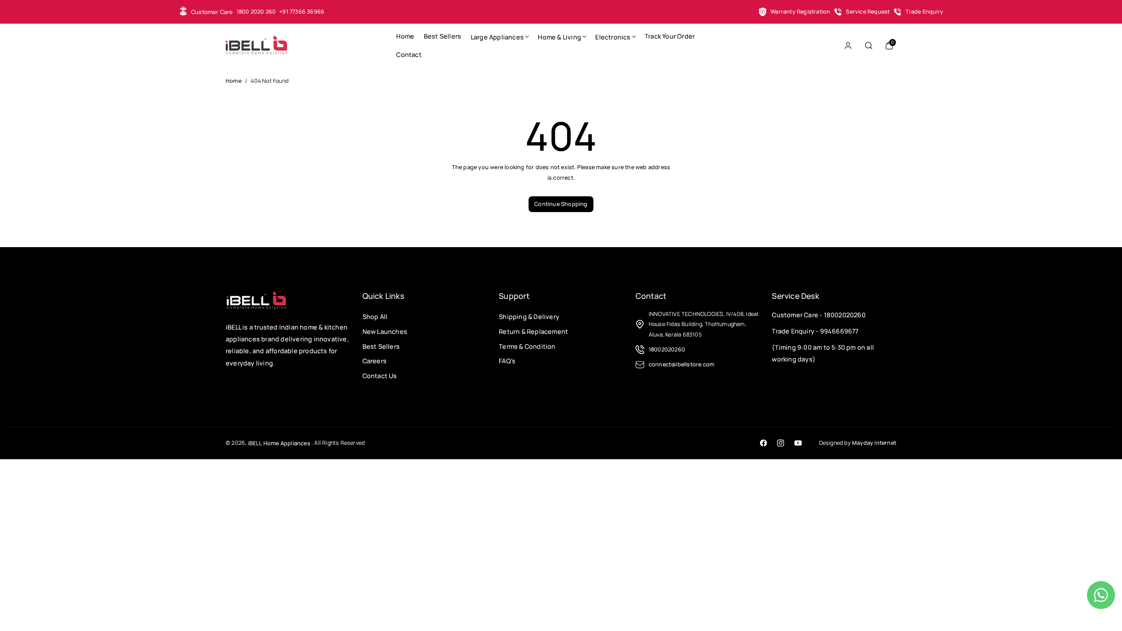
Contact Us (379, 376)
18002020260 (845, 315)
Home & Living (559, 37)
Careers (374, 361)
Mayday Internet (874, 443)
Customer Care (212, 12)
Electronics (612, 37)
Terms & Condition (527, 346)
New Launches (384, 331)
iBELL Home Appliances (279, 443)
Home (233, 81)
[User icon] (848, 45)
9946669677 (839, 331)
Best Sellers (381, 346)
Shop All (375, 316)
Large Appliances (497, 37)
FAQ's (507, 361)
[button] (499, 36)
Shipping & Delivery (529, 316)
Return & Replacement (533, 331)
